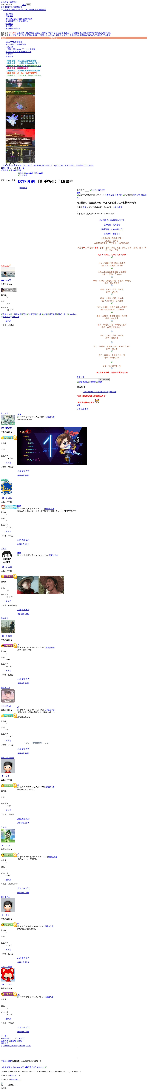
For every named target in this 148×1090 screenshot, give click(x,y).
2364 (10, 567)
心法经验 (75, 33)
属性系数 (28, 35)
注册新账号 (18, 7)
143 (2, 706)
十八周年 (12, 33)
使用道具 (80, 409)
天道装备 (107, 35)
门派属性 (28, 33)
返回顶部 (4, 1088)
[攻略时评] (26, 181)
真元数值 (67, 35)
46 (6, 498)
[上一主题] (28, 173)
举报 (86, 409)
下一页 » (4, 1036)
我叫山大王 (5, 897)
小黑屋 (3, 1067)
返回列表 (4, 170)
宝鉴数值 (91, 35)
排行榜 (13, 29)
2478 (10, 984)
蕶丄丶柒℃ (5, 413)
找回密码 (8, 7)
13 (3, 984)
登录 (3, 7)
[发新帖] (12, 170)
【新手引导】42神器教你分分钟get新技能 (99, 392)
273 (2, 428)
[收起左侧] (22, 175)
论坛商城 (17, 21)
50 (3, 636)
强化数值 (59, 35)
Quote (18, 1046)
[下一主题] (38, 173)
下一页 (21, 168)
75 (6, 984)
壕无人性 (4, 480)
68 (3, 498)
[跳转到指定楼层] (97, 190)
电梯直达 (80, 190)
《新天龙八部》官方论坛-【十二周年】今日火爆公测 (22, 165)
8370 (10, 428)
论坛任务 (9, 24)
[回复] (19, 170)
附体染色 (107, 33)
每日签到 (9, 26)
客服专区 (20, 1067)
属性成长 (67, 33)
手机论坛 (19, 19)
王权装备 (99, 35)
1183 (6, 280)
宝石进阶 (44, 35)
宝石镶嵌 (36, 33)
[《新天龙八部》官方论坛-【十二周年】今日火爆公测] (23, 10)
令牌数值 (83, 35)
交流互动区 (58, 165)
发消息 (8, 321)
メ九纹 (3, 549)
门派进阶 (20, 35)
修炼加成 (36, 35)
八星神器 (52, 35)
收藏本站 (13, 2)
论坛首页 (9, 14)
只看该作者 (109, 195)
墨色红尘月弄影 (7, 758)
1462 (3, 280)
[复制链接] (23, 188)
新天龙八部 (11, 1067)
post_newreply (104, 379)
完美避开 (9, 54)
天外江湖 (12, 35)
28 (9, 845)
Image (9, 1046)
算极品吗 (9, 57)
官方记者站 (69, 165)
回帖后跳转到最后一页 (32, 1061)
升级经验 (59, 33)
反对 (27, 471)
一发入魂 (9, 47)
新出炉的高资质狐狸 (14, 42)
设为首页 (4, 2)
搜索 (24, 5)
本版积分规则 (6, 1061)
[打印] (20, 173)
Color (5, 1046)
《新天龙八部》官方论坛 (34, 1067)
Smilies (28, 1046)
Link (14, 1046)
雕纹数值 (75, 35)
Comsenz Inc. (16, 1079)
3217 (10, 636)
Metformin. (5, 266)
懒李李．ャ (5, 688)
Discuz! (13, 1075)
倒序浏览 (136, 195)
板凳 (19, 506)
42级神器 (44, 33)
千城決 (3, 827)
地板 (19, 553)
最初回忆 (4, 618)
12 (3, 567)
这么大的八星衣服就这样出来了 (18, 52)
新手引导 (80, 377)
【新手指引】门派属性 (84, 165)
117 (6, 428)
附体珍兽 (91, 33)
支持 (24, 471)
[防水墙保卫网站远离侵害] (46, 1067)
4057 (10, 498)
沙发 (19, 415)
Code (23, 1046)
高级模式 (4, 1043)
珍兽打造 (52, 33)
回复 (78, 405)
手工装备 (83, 33)
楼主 (78, 193)
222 (6, 706)
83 (6, 567)
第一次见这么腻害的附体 (16, 44)
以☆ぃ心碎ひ (6, 967)
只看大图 (118, 195)
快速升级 (20, 33)
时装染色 (99, 33)
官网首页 (9, 16)
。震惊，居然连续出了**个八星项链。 (21, 49)
